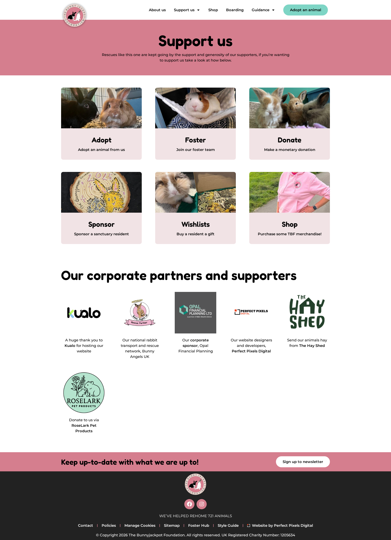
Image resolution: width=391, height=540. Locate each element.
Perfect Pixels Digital (251, 351)
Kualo (70, 345)
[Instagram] (202, 504)
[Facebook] (189, 504)
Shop (213, 10)
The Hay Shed (312, 345)
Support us (184, 10)
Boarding (235, 10)
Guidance (260, 10)
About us (157, 10)
